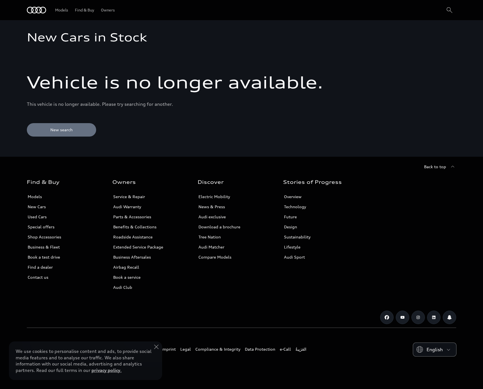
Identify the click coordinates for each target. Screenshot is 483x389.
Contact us (38, 277)
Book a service (127, 277)
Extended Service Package (138, 247)
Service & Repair (129, 196)
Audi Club (122, 287)
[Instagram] (418, 317)
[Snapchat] (449, 317)
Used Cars (37, 216)
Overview (293, 196)
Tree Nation (209, 237)
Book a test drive (44, 257)
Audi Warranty (127, 206)
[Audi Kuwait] (36, 10)
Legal (185, 349)
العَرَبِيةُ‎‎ (300, 349)
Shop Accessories (44, 237)
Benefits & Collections (135, 226)
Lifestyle (292, 247)
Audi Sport (294, 257)
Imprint (168, 349)
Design (290, 226)
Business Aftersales (132, 257)
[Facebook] (387, 317)
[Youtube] (402, 317)
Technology (295, 206)
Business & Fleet (44, 247)
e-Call (285, 349)
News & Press (211, 206)
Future (290, 216)
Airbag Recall (126, 267)
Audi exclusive (212, 216)
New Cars (37, 206)
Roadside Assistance (133, 237)
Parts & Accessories (132, 216)
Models (35, 196)
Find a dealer (40, 267)
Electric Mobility (214, 196)
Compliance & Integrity (217, 349)
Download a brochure (219, 226)
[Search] (449, 10)
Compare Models (214, 257)
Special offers (41, 226)
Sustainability (297, 237)
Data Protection (260, 349)
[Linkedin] (434, 317)
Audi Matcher (211, 247)
